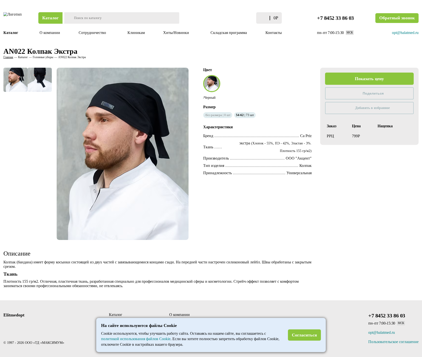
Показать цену (369, 78)
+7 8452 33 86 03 (335, 18)
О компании (50, 33)
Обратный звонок (397, 17)
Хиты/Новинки (176, 33)
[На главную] (13, 18)
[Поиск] (68, 18)
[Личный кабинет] (236, 18)
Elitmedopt (13, 315)
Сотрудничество (93, 33)
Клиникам (136, 33)
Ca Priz (306, 136)
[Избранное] (246, 18)
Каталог (50, 17)
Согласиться (304, 335)
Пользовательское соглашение (393, 342)
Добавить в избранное (372, 108)
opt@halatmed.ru (405, 33)
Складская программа (229, 33)
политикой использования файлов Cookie (135, 339)
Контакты (273, 33)
